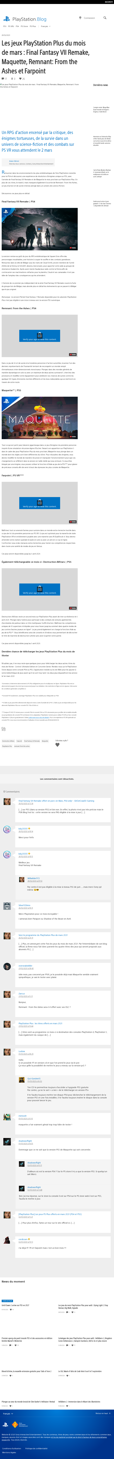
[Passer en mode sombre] (80, 17)
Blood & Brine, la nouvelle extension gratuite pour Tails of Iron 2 (26, 1371)
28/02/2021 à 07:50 (34, 881)
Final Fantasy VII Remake (32, 741)
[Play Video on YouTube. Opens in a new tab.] (73, 247)
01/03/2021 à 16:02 (34, 1081)
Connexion (89, 17)
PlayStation (29, 19)
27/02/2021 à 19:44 (26, 1026)
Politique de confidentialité (36, 1448)
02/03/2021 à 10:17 (34, 1165)
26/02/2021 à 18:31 (26, 908)
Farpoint (19, 741)
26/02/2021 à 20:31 (26, 938)
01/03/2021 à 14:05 (26, 1143)
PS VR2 (11, 26)
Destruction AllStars (8, 741)
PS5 (4, 26)
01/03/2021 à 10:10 (26, 1118)
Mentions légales (9, 1452)
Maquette (45, 741)
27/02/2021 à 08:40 (26, 968)
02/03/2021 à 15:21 (26, 1217)
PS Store (24, 26)
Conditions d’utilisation (11, 1448)
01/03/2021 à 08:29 (26, 1054)
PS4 (17, 26)
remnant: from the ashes (22, 746)
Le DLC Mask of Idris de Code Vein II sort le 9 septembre (80, 1371)
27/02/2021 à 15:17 (26, 996)
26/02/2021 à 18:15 (26, 856)
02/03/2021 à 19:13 (26, 1242)
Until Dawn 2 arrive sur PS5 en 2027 (15, 1305)
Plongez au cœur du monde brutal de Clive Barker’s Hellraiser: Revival (28, 1401)
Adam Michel (14, 161)
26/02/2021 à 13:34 (26, 803)
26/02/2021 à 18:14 (26, 831)
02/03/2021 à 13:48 (34, 1190)
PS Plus (33, 26)
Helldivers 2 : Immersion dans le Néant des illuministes (79, 1401)
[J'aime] (11, 1310)
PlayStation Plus (7, 746)
